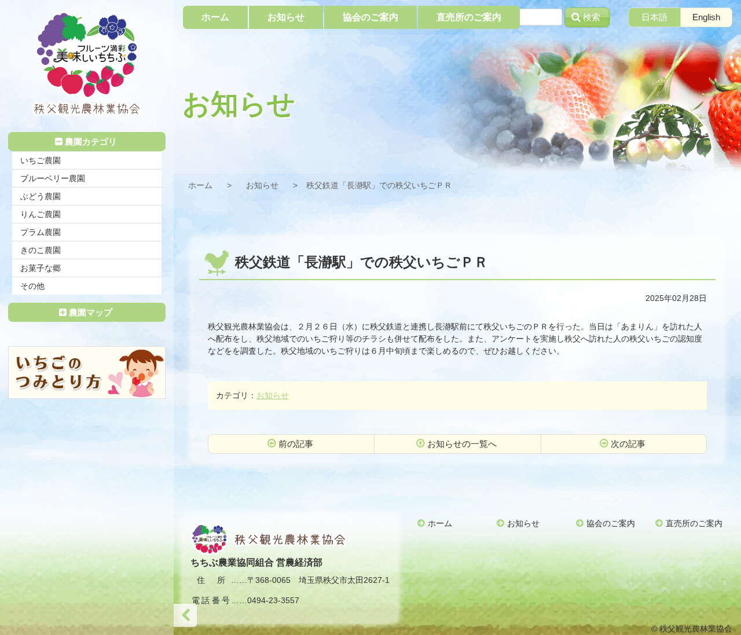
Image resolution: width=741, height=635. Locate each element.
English (706, 17)
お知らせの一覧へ (462, 444)
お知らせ (262, 185)
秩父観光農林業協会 (87, 64)
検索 (591, 17)
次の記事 (628, 444)
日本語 (654, 17)
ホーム (200, 185)
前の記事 (295, 444)
